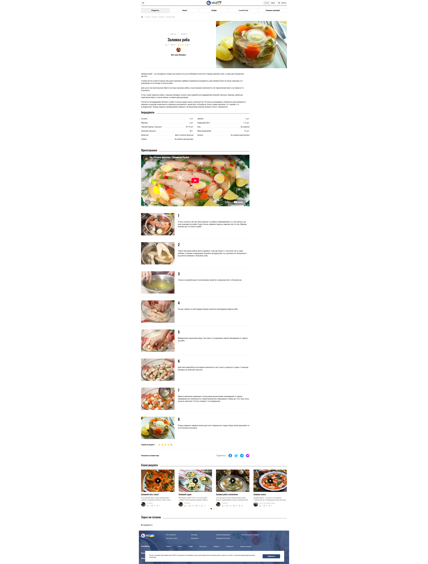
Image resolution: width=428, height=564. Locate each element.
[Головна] (142, 17)
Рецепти (155, 10)
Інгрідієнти (229, 546)
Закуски (154, 17)
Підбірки (216, 546)
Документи (195, 538)
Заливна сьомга (259, 494)
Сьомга (144, 119)
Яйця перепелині (204, 131)
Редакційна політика (223, 538)
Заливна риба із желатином (227, 494)
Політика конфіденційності (250, 535)
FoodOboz (150, 503)
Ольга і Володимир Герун (267, 503)
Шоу (143, 558)
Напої (184, 10)
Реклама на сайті (172, 538)
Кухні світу (203, 546)
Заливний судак (185, 494)
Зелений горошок (148, 131)
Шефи (214, 10)
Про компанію (171, 535)
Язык (273, 3)
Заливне (161, 17)
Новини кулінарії (273, 10)
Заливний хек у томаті (150, 494)
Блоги (143, 553)
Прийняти (271, 556)
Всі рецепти (146, 525)
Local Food (243, 10)
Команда (194, 535)
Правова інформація (223, 535)
